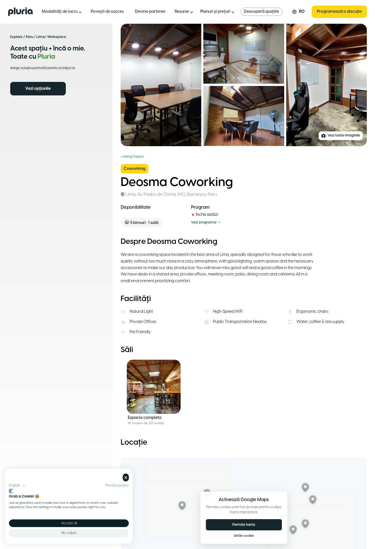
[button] (17, 486)
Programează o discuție (339, 11)
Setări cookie (244, 536)
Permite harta (243, 525)
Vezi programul (203, 222)
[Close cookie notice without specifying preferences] (126, 477)
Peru (29, 37)
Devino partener (150, 11)
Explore (16, 37)
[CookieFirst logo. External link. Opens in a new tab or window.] (11, 491)
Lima (40, 37)
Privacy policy (117, 485)
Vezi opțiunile (38, 88)
